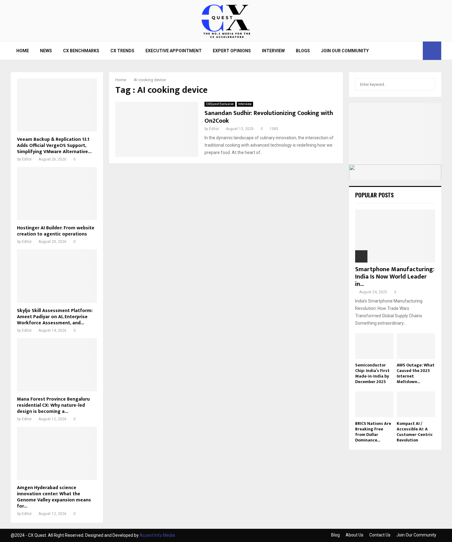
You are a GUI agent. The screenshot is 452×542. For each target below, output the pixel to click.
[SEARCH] (428, 84)
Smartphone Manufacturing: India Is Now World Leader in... (394, 276)
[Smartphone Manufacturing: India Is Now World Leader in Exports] (395, 236)
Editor (214, 129)
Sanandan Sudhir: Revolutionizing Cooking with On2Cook (268, 117)
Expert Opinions (232, 50)
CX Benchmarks (81, 50)
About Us (354, 534)
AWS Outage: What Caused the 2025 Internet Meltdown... (415, 373)
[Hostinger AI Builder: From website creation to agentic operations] (57, 193)
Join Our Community (345, 50)
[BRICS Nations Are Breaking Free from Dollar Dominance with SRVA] (374, 404)
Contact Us (380, 534)
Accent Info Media (157, 535)
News (46, 50)
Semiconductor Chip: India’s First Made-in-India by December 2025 (372, 373)
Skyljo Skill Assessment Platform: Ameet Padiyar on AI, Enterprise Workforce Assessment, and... (55, 317)
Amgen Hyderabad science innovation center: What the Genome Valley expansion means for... (54, 497)
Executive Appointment (173, 50)
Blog (335, 534)
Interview (273, 50)
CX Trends (122, 50)
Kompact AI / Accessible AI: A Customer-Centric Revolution (415, 432)
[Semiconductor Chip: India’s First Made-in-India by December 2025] (374, 346)
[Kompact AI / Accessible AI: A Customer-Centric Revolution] (416, 404)
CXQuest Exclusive (220, 104)
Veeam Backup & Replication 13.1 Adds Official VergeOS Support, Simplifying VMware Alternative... (54, 145)
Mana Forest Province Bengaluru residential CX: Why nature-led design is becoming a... (53, 405)
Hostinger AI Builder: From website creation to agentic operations (55, 231)
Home (22, 50)
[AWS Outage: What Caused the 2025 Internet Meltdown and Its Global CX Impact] (416, 346)
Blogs (303, 50)
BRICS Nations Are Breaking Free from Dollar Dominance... (373, 432)
